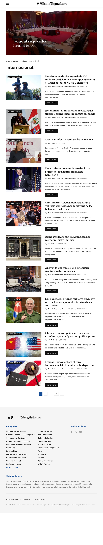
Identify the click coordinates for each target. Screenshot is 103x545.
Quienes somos (12, 499)
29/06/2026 (83, 178)
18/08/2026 (29, 51)
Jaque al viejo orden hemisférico (30, 43)
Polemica (42, 454)
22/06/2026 (61, 244)
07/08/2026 (83, 86)
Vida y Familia (44, 464)
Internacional (20, 37)
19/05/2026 (61, 340)
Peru (40, 451)
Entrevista (10, 448)
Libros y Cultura (45, 431)
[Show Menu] (7, 4)
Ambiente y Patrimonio (16, 431)
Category (16, 61)
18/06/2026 (83, 275)
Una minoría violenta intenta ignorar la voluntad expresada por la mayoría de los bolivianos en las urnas (68, 205)
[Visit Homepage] (52, 3)
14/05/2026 (83, 369)
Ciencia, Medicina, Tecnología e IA (20, 435)
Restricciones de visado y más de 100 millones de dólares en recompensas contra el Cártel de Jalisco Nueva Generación (70, 79)
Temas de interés (45, 461)
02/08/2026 (83, 117)
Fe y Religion (11, 451)
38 (56, 393)
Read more (52, 102)
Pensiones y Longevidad (48, 448)
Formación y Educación (16, 454)
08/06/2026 (83, 309)
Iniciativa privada (13, 464)
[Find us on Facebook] (71, 431)
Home (8, 61)
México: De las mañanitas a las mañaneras (69, 139)
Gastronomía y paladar (16, 457)
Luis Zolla (19, 51)
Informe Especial (13, 461)
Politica (24, 61)
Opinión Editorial (45, 438)
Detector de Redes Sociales (18, 441)
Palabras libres (44, 444)
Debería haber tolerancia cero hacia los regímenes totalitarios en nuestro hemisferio (67, 171)
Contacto (26, 499)
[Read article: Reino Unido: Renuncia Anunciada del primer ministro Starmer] (23, 247)
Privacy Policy (40, 499)
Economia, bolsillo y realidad (18, 444)
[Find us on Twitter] (76, 431)
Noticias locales (45, 435)
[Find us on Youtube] (80, 431)
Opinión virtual (44, 441)
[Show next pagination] (62, 394)
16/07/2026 (61, 143)
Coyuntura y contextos (16, 438)
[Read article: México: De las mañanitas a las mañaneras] (23, 150)
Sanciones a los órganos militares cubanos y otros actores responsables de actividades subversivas (70, 302)
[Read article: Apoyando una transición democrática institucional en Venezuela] (23, 279)
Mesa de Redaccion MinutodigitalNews (61, 86)
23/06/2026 (83, 213)
